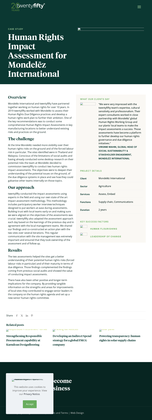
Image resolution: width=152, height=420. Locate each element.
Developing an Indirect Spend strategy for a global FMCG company (72, 340)
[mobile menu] (139, 6)
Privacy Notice (32, 394)
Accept (30, 404)
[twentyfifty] (28, 6)
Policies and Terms (57, 413)
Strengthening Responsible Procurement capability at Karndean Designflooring (24, 340)
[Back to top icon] (136, 412)
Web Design (77, 413)
